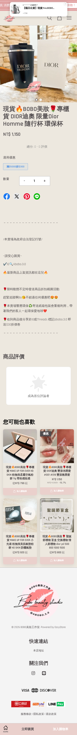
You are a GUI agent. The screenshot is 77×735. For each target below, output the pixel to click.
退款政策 (51, 714)
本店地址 (38, 650)
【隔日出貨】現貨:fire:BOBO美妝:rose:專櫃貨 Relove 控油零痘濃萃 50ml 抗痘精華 (39, 8)
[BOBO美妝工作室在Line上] (44, 675)
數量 (6, 179)
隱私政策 (38, 714)
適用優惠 (9, 158)
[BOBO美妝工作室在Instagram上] (33, 675)
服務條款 (26, 714)
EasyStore (60, 627)
